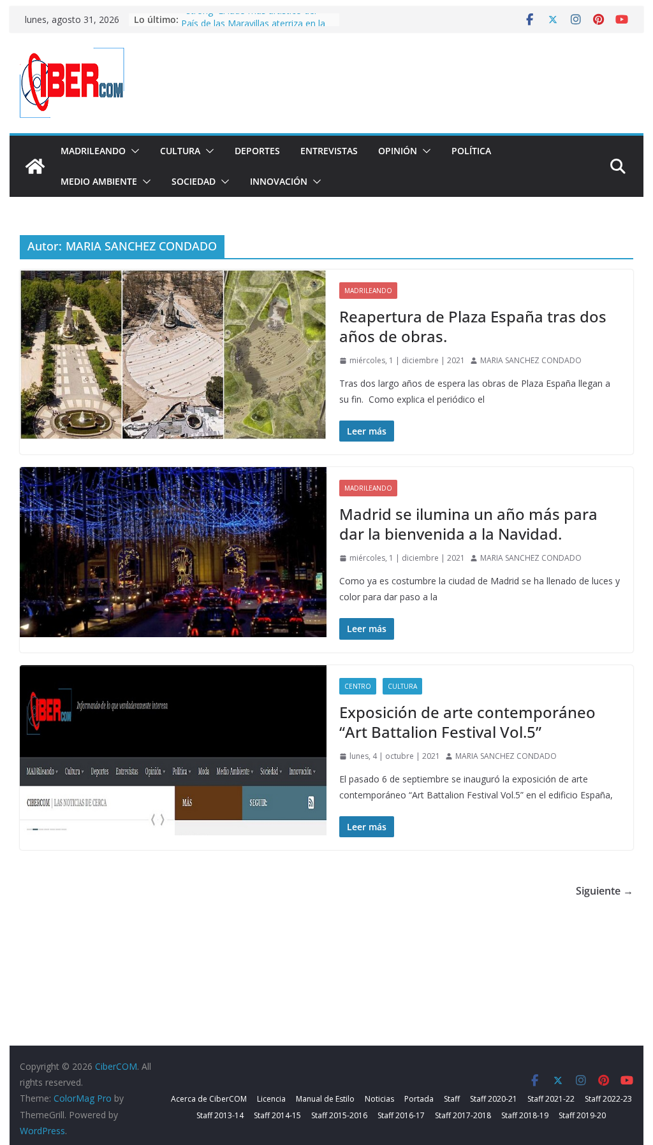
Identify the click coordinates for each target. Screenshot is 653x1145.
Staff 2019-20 (582, 1115)
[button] (133, 151)
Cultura (180, 151)
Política (471, 151)
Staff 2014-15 (277, 1115)
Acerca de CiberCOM (209, 1098)
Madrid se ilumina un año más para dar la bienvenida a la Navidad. (468, 523)
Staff (452, 1098)
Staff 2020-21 (493, 1098)
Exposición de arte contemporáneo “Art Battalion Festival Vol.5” (467, 722)
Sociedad (194, 181)
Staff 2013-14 (220, 1115)
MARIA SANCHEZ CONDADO (531, 360)
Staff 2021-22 (551, 1098)
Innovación (278, 181)
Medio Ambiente (99, 181)
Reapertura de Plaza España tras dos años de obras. (472, 326)
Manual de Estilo (325, 1098)
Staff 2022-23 (608, 1098)
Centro (357, 686)
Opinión (397, 151)
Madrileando (93, 151)
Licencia (271, 1098)
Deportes (257, 151)
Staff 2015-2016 (339, 1115)
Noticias (379, 1098)
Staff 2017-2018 (463, 1115)
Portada (419, 1098)
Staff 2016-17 (401, 1115)
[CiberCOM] (35, 166)
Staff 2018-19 (524, 1115)
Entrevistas (329, 151)
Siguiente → (604, 891)
